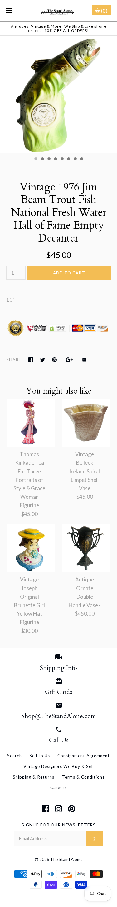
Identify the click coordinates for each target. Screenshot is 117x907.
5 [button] (62, 159)
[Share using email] (84, 359)
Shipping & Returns (33, 776)
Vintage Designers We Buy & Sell (58, 766)
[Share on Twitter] (42, 359)
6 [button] (68, 159)
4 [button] (55, 159)
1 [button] (35, 159)
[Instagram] (58, 808)
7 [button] (75, 159)
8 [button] (81, 159)
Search (14, 755)
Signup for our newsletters (59, 824)
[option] (58, 94)
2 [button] (42, 159)
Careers (58, 787)
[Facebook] (45, 808)
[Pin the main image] (54, 359)
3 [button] (49, 159)
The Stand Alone (65, 859)
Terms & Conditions (83, 776)
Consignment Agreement (83, 755)
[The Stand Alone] (58, 10)
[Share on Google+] (69, 359)
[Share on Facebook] (30, 359)
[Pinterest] (71, 808)
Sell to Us (39, 755)
